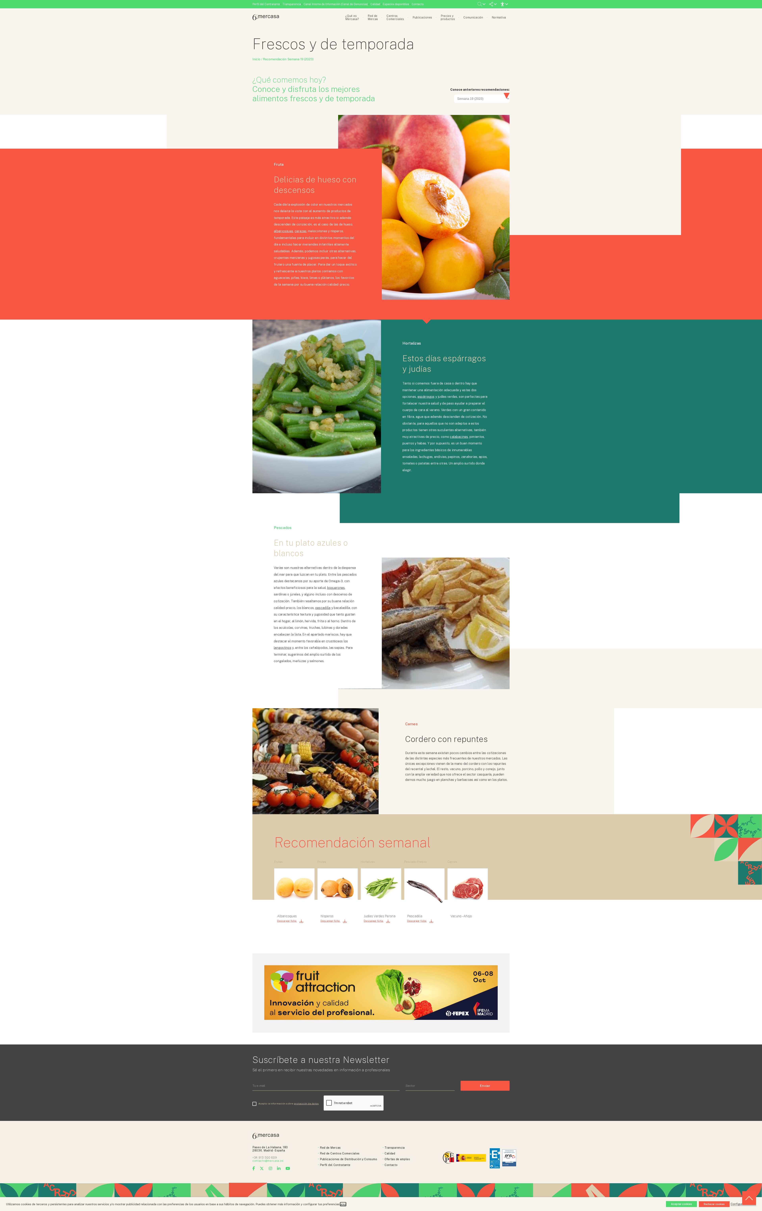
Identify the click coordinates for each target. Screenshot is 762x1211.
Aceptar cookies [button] (681, 1204)
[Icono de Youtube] (288, 1168)
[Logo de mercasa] (449, 1158)
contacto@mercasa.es (267, 1160)
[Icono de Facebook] (253, 1168)
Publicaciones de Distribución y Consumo (348, 1159)
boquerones (336, 588)
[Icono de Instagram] (270, 1168)
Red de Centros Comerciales (340, 1153)
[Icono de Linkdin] (279, 1168)
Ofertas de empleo (397, 1159)
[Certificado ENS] (509, 1158)
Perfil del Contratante (266, 4)
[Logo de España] (471, 1158)
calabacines (459, 437)
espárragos (426, 397)
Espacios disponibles (396, 4)
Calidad (375, 4)
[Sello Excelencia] (494, 1158)
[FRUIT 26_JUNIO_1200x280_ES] (381, 1019)
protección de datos (306, 1103)
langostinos (282, 648)
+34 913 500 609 (264, 1157)
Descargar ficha (287, 920)
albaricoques (283, 231)
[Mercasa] (265, 19)
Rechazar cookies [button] (714, 1204)
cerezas (301, 231)
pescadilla (323, 608)
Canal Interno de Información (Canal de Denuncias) (336, 4)
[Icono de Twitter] (262, 1168)
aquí (343, 1204)
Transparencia (292, 4)
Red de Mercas (330, 1147)
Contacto (418, 4)
